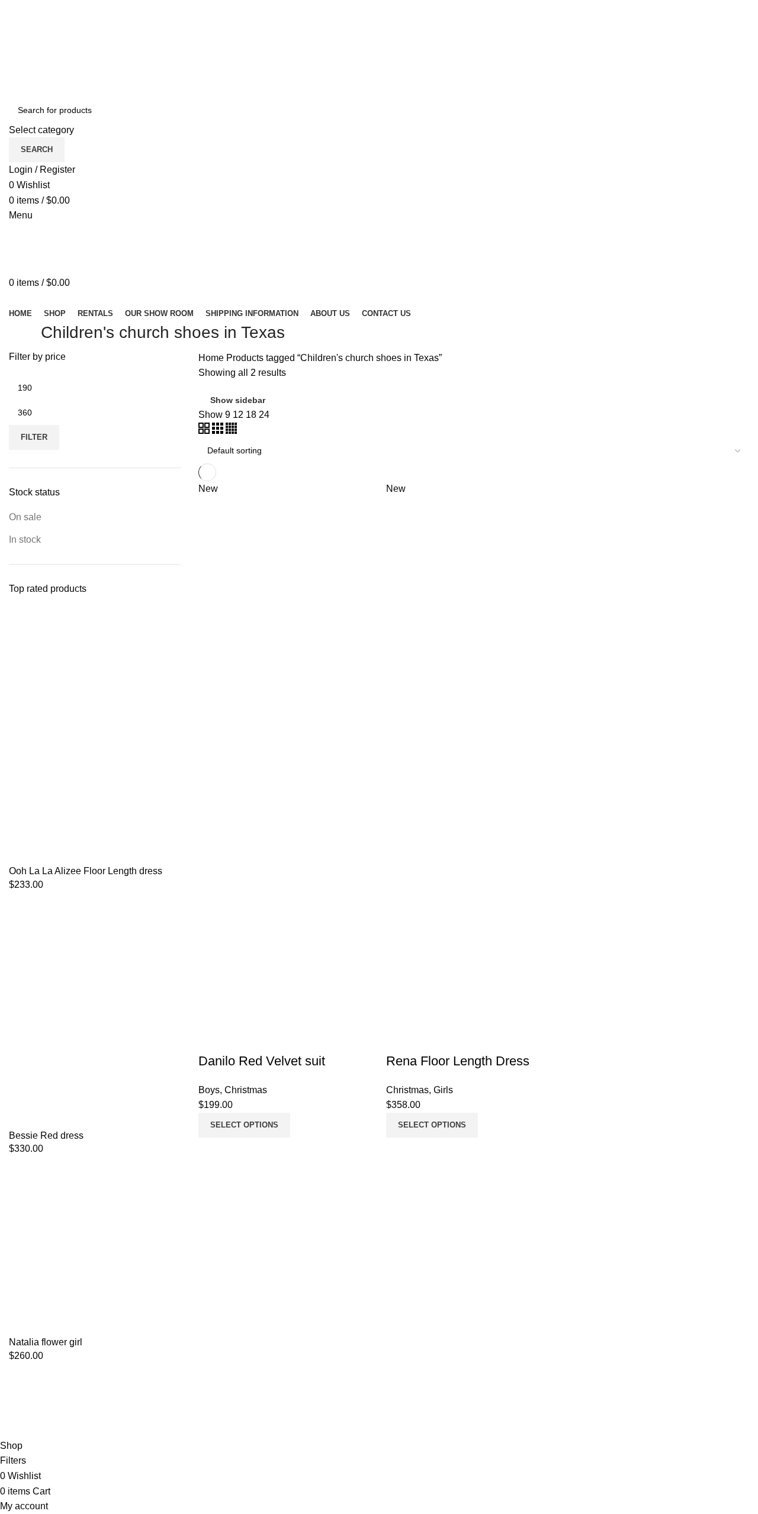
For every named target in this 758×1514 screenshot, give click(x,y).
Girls (443, 1090)
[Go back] (23, 335)
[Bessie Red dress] (95, 1014)
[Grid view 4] (231, 431)
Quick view (245, 1037)
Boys (209, 1090)
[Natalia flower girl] (95, 1250)
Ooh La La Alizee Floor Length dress (85, 871)
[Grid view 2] (205, 431)
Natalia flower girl (45, 1342)
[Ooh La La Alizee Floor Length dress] (95, 735)
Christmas (245, 1090)
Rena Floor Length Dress (457, 1061)
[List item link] (379, 1412)
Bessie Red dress (46, 1135)
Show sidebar (237, 400)
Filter (34, 437)
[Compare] (213, 1037)
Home (212, 358)
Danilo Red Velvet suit (261, 1061)
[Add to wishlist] (277, 1037)
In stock (25, 539)
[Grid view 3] (219, 431)
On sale (25, 517)
